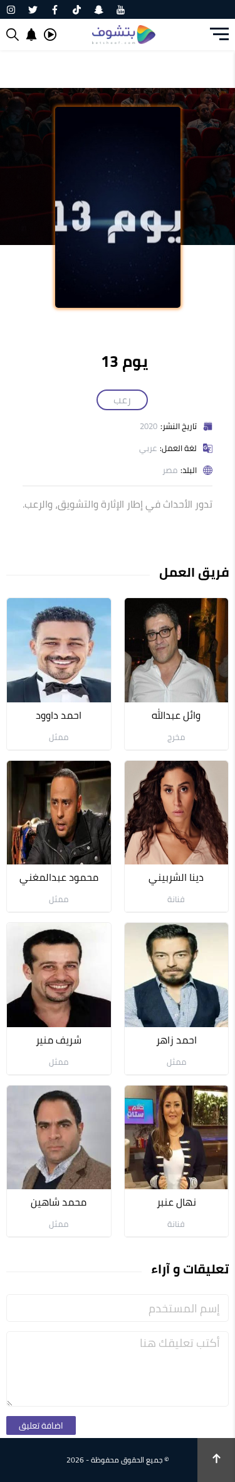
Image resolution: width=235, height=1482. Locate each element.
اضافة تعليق (41, 1425)
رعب (122, 399)
